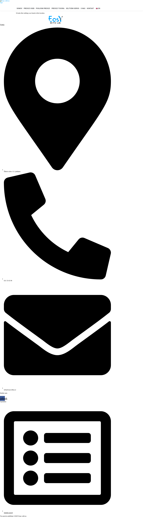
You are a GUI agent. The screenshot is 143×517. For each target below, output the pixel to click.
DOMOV (19, 8)
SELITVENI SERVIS (72, 8)
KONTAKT (90, 8)
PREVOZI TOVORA (58, 8)
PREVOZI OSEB (29, 8)
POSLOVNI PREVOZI (43, 8)
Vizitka (2, 24)
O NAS (83, 8)
